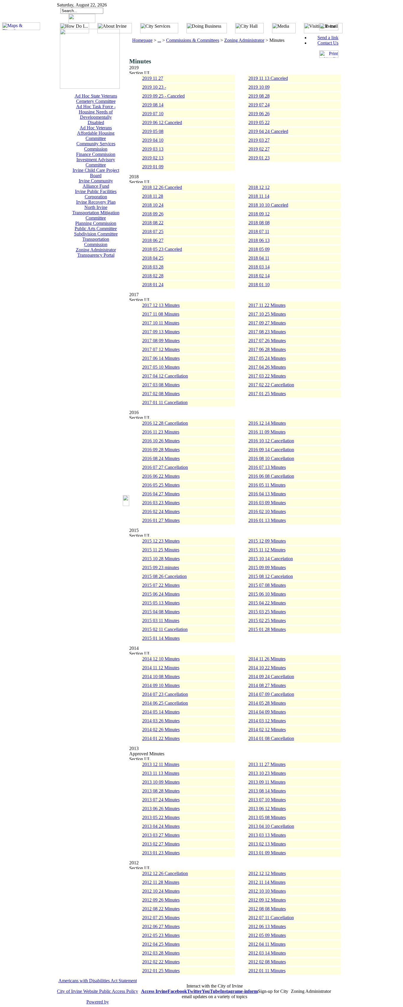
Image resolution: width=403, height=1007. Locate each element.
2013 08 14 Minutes (267, 790)
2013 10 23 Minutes (267, 773)
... (159, 40)
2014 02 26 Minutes (161, 729)
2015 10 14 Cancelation (270, 558)
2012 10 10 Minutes (267, 891)
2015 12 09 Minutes (267, 540)
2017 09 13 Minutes (161, 331)
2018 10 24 (152, 204)
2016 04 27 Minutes (161, 493)
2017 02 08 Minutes (161, 393)
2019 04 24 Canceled (268, 131)
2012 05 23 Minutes (161, 935)
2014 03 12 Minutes (267, 720)
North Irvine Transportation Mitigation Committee (95, 212)
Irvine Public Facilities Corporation (96, 194)
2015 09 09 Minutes (267, 567)
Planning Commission (95, 223)
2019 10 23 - (154, 87)
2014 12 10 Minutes (161, 658)
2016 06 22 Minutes (161, 476)
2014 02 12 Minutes (267, 729)
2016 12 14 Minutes (267, 423)
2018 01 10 (259, 284)
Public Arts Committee (96, 228)
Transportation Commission (95, 242)
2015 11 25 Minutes (160, 549)
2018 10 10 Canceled (268, 204)
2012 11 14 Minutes (267, 882)
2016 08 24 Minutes (161, 458)
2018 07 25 (152, 231)
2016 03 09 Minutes (267, 502)
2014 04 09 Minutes (267, 711)
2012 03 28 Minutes (161, 952)
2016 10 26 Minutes (161, 440)
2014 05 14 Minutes (161, 711)
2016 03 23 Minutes (161, 502)
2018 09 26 (152, 213)
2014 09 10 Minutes (161, 685)
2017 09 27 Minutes (267, 322)
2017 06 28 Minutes (267, 349)
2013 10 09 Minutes (161, 781)
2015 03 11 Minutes (160, 620)
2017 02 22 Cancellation (271, 384)
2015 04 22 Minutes (267, 602)
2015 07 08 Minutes (267, 585)
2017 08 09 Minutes (161, 340)
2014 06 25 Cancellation (165, 703)
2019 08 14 (152, 104)
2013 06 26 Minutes (161, 808)
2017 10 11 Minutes (160, 322)
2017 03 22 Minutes (267, 375)
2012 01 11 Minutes (267, 970)
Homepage (142, 40)
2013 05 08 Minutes (267, 817)
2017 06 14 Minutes (161, 358)
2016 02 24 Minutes (161, 511)
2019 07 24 (259, 104)
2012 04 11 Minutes (267, 944)
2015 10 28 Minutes (161, 558)
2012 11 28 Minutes (160, 882)
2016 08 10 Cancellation (271, 458)
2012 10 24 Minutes (161, 891)
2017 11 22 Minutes (267, 305)
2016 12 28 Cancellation (165, 423)
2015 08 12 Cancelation (270, 576)
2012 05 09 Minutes (267, 935)
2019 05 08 (152, 131)
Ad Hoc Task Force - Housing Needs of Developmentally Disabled (96, 114)
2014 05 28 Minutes (267, 703)
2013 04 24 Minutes (161, 826)
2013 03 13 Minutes (267, 835)
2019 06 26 (259, 113)
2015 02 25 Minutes (267, 620)
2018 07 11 (258, 231)
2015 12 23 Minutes (161, 540)
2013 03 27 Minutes (161, 835)
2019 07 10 (152, 113)
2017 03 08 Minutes (161, 384)
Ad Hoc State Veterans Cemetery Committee (96, 98)
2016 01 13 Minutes (267, 520)
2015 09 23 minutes (160, 567)
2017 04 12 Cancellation (165, 375)
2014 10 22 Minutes (267, 667)
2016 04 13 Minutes (267, 493)
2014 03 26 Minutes (161, 720)
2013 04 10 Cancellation (271, 826)
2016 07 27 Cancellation (165, 467)
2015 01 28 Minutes (267, 629)
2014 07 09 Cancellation (271, 694)
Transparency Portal (95, 255)
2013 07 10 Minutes (267, 799)
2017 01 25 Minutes (267, 393)
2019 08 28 (259, 95)
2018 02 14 (259, 275)
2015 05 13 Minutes (161, 602)
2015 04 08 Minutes (161, 611)
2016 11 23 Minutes (160, 431)
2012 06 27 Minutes (161, 926)
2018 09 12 (259, 213)
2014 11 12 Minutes (160, 667)
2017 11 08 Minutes (160, 314)
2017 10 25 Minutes (267, 314)
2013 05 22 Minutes (161, 817)
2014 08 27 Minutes (267, 685)
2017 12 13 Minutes (161, 305)
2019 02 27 (259, 148)
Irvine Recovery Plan (96, 202)
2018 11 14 (258, 196)
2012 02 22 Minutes (161, 961)
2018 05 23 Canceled (162, 249)
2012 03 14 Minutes (267, 952)
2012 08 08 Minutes (267, 908)
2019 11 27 (152, 78)
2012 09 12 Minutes (267, 899)
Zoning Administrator (96, 249)
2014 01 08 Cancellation (271, 738)
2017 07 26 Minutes (267, 340)
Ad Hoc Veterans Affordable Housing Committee (95, 133)
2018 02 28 (152, 275)
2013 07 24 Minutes (161, 799)
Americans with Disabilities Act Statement (97, 980)
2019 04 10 (152, 140)
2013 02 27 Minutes (161, 843)
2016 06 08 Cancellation (271, 476)
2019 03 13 (152, 148)
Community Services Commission (95, 146)
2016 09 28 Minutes (161, 449)
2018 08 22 (152, 222)
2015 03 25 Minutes (267, 611)
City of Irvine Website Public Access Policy (97, 991)
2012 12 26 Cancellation (165, 873)
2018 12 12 (259, 187)
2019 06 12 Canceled (162, 122)
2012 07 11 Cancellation (271, 917)
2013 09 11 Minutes (267, 781)
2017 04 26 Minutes (267, 367)
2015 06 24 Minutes (161, 593)
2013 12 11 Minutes (160, 764)
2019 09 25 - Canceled (163, 95)
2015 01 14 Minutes (161, 638)
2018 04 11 (258, 258)
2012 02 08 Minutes (267, 961)
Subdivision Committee (96, 233)
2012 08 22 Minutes (161, 908)
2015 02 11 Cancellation (165, 629)
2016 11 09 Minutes (267, 431)
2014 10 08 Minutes (161, 676)
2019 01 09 (152, 166)
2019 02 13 (152, 157)
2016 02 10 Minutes (267, 511)
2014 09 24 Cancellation (271, 676)
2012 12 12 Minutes (267, 873)
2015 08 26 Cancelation (164, 576)
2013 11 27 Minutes (267, 764)
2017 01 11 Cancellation (165, 402)
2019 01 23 (259, 157)
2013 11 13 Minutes (160, 773)
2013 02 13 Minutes (267, 843)
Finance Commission (95, 154)
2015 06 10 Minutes (267, 593)
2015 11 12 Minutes (267, 549)
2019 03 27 (259, 140)
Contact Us (327, 42)
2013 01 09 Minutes (267, 852)
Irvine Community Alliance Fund (96, 183)
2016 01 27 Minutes (161, 520)
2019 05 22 (259, 122)
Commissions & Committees (192, 40)
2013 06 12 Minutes (267, 808)
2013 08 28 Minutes (161, 790)
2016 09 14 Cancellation (271, 449)
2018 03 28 (152, 266)
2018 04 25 (152, 258)
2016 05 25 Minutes (161, 484)
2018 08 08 (259, 222)
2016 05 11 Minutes (267, 484)
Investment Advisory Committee (95, 162)
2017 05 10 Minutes (161, 367)
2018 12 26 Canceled (162, 187)
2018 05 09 (259, 249)
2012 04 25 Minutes (161, 944)
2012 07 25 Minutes (161, 917)
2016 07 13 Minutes (267, 467)
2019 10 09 (259, 87)
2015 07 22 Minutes (161, 585)
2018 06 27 (152, 240)
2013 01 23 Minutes (161, 852)
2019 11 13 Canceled (268, 78)
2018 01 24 (152, 284)
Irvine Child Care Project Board (96, 173)
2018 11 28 (152, 196)
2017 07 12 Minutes (161, 349)
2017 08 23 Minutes (267, 331)
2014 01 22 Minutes (161, 738)
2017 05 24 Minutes (267, 358)
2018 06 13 (259, 240)
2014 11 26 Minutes (267, 658)
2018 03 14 (259, 266)
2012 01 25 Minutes (161, 970)
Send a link (327, 37)
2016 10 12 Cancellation (271, 440)
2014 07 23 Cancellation (165, 694)
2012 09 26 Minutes (161, 899)
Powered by (97, 1001)
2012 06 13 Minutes (267, 926)
